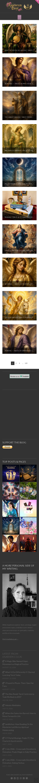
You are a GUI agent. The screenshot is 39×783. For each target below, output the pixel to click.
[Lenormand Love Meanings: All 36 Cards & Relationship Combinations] (28, 490)
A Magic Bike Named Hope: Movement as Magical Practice (15, 662)
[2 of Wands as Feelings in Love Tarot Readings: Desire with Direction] (28, 543)
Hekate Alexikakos (13, 705)
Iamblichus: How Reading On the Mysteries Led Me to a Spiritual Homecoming (17, 727)
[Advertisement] (19, 409)
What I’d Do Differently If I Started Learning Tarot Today (18, 673)
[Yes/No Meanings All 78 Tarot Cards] (10, 473)
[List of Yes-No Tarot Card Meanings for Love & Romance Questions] (28, 508)
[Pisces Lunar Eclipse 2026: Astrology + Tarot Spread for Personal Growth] (10, 525)
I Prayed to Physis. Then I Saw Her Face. (18, 684)
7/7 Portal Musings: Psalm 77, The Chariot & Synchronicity (18, 739)
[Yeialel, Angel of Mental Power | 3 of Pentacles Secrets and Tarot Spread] (10, 508)
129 (26, 363)
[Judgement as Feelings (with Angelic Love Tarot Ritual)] (28, 525)
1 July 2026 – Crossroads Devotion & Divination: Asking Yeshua (19, 761)
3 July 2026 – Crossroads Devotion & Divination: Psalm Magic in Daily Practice (19, 750)
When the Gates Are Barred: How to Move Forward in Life (19, 714)
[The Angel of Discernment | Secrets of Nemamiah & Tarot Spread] (10, 543)
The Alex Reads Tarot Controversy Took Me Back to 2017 (18, 695)
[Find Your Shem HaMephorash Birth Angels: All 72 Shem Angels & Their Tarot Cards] (28, 473)
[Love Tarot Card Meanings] (10, 490)
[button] (19, 17)
